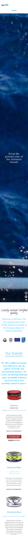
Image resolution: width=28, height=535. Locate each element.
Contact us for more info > (14, 431)
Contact (14, 10)
